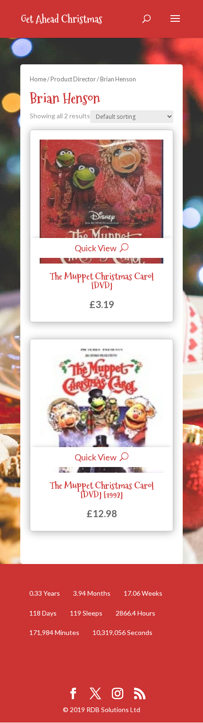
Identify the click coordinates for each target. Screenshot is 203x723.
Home (38, 79)
